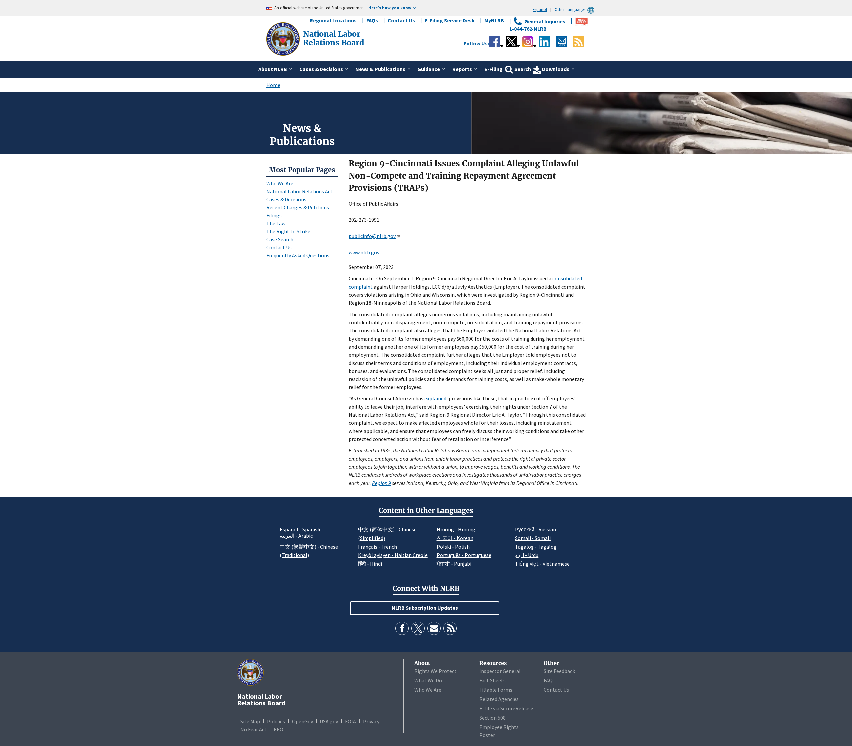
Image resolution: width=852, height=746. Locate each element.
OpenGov (302, 721)
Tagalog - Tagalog (536, 546)
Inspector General (500, 671)
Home (273, 85)
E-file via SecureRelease (506, 708)
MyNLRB (494, 20)
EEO (278, 729)
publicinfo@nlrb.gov (372, 236)
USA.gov (329, 721)
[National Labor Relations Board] (283, 38)
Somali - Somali (533, 538)
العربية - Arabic (296, 536)
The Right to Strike (288, 231)
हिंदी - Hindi (370, 563)
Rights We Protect (435, 671)
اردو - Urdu (526, 555)
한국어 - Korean (455, 538)
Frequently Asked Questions (297, 255)
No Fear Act (253, 729)
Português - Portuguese (464, 555)
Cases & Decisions (286, 199)
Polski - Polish (453, 546)
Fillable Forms (495, 689)
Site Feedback (559, 671)
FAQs (372, 20)
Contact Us (401, 20)
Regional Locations (333, 20)
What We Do (428, 680)
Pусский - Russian (535, 529)
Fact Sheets (492, 680)
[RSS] (450, 628)
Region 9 (381, 483)
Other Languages (570, 9)
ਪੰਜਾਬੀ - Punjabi (454, 563)
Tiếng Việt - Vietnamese (542, 563)
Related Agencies (499, 699)
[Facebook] (402, 628)
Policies (276, 721)
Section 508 (492, 717)
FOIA (350, 721)
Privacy (371, 721)
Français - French (377, 546)
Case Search (279, 239)
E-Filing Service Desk (450, 20)
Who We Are (279, 183)
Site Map (250, 721)
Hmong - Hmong (456, 529)
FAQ (548, 680)
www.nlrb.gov (364, 252)
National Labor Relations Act (299, 191)
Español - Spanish (300, 529)
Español (540, 9)
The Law (275, 223)
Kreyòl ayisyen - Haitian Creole (393, 555)
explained (435, 398)
